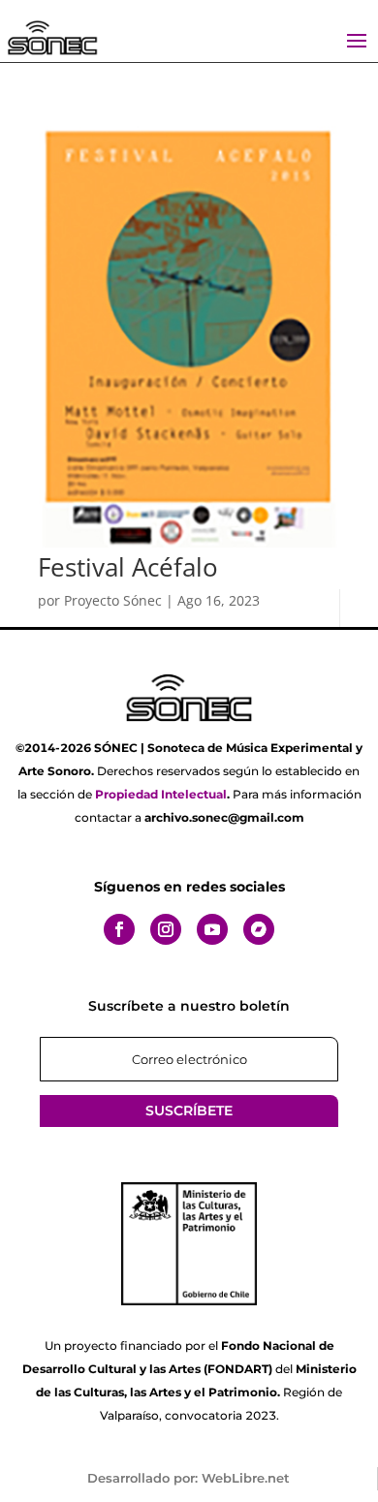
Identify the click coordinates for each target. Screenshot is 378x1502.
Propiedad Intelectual (161, 794)
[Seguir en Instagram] (165, 929)
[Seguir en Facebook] (119, 929)
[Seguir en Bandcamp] (258, 929)
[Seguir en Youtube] (212, 929)
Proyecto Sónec (113, 600)
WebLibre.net (246, 1478)
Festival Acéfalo (128, 566)
